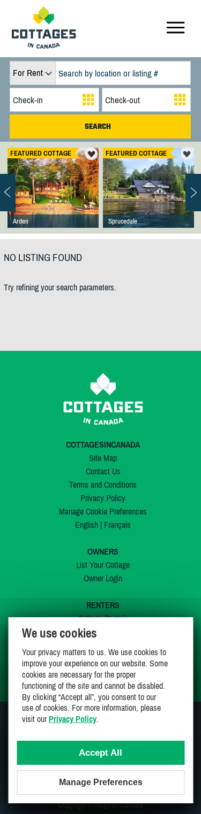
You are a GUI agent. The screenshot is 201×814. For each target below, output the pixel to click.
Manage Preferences (101, 782)
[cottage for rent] (44, 45)
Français (117, 524)
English (86, 524)
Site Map (103, 458)
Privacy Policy (102, 498)
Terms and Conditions (103, 484)
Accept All (100, 753)
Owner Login (103, 578)
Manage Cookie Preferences (103, 511)
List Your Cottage (103, 565)
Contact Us (103, 471)
